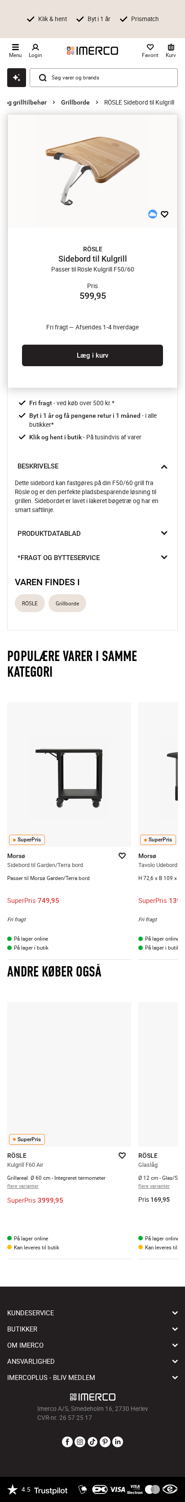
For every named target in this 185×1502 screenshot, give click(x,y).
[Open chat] (16, 77)
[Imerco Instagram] (80, 1442)
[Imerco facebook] (67, 1442)
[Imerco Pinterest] (105, 1442)
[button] (92, 249)
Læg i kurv (92, 355)
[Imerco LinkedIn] (117, 1442)
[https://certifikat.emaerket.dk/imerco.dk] (170, 1489)
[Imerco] (92, 51)
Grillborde (75, 102)
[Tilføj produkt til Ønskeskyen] (152, 214)
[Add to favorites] (164, 214)
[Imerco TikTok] (92, 1442)
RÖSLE (30, 603)
